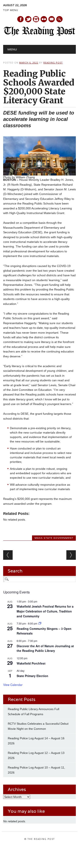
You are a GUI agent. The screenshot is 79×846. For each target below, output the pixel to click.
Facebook (20, 19)
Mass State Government (54, 537)
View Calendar (13, 685)
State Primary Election (32, 676)
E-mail (52, 19)
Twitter (28, 19)
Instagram (36, 19)
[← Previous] (8, 555)
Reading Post (53, 62)
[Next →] (71, 555)
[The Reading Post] (39, 35)
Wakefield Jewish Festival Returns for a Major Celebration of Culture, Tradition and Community (45, 611)
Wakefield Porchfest (31, 663)
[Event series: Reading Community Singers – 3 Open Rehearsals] (39, 623)
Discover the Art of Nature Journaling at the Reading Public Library (45, 648)
